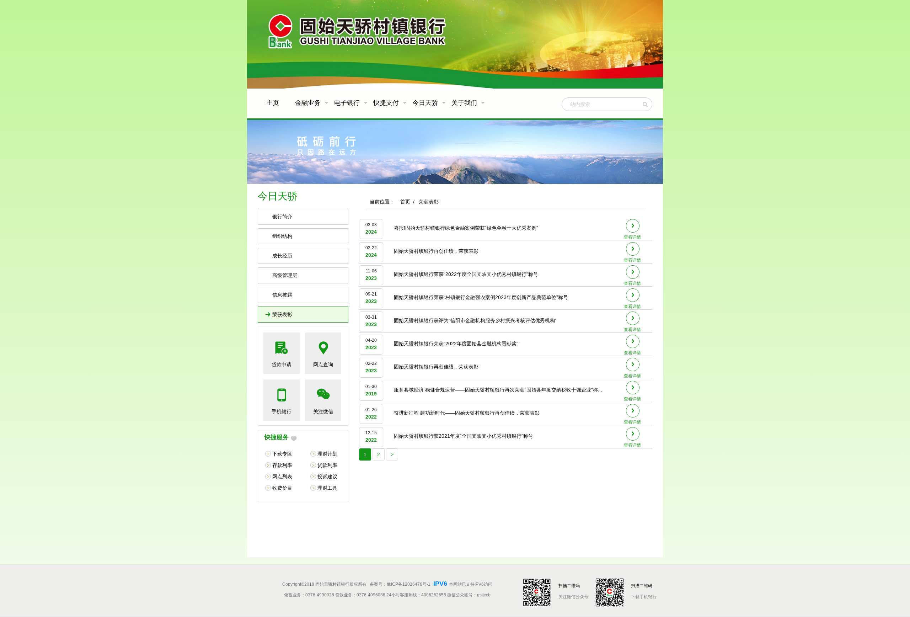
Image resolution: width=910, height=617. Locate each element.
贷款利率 (327, 465)
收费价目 (282, 488)
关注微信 (323, 411)
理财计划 (327, 454)
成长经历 (282, 256)
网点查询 (323, 364)
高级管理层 (284, 275)
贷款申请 (281, 364)
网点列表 (282, 476)
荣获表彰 (282, 314)
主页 (272, 102)
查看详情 (632, 237)
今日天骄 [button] (426, 102)
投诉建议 (327, 476)
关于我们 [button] (465, 102)
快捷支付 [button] (387, 102)
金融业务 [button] (308, 102)
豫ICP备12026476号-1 (409, 584)
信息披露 (282, 295)
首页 (405, 201)
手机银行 (281, 411)
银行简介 (282, 216)
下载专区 (282, 454)
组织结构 (282, 236)
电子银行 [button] (348, 102)
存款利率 (282, 465)
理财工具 (327, 488)
